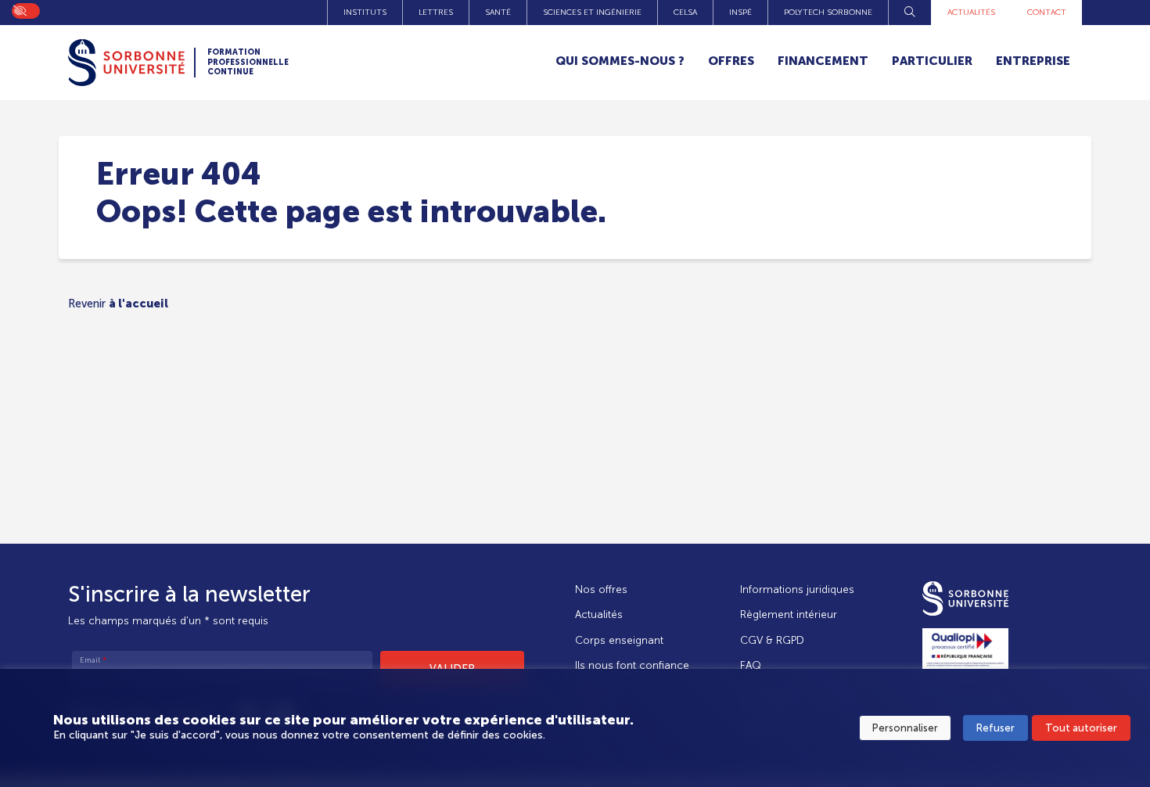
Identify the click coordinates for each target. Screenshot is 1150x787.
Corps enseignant (619, 640)
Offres (731, 60)
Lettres (436, 12)
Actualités (971, 12)
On (19, 9)
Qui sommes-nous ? (620, 60)
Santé (498, 12)
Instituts (364, 12)
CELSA (685, 12)
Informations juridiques (797, 589)
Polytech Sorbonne (828, 12)
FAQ (750, 665)
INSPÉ (740, 12)
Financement (823, 60)
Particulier (932, 60)
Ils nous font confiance (632, 665)
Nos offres (601, 589)
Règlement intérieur (788, 614)
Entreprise (1033, 60)
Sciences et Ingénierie (592, 12)
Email (93, 660)
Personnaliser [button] (905, 728)
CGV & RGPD (772, 640)
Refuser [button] (995, 728)
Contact (1046, 12)
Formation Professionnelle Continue (248, 62)
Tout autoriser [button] (1081, 728)
